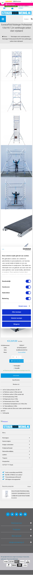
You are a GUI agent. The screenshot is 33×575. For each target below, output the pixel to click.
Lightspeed (3, 559)
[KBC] (27, 561)
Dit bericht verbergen (11, 6)
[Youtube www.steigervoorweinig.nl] (21, 514)
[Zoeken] (32, 19)
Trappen (4, 458)
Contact (20, 8)
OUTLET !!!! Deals (7, 465)
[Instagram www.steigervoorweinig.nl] (25, 514)
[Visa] (25, 565)
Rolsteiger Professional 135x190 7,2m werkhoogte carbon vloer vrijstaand (21, 493)
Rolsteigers (5, 438)
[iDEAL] (11, 561)
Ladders (4, 454)
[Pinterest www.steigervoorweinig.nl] (16, 514)
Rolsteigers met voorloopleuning (20, 36)
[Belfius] (22, 561)
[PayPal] (8, 565)
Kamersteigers (6, 441)
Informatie (16, 375)
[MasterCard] (19, 565)
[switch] (28, 287)
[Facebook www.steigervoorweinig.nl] (8, 514)
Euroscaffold (21, 352)
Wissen (29, 486)
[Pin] (17, 561)
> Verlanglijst (16, 365)
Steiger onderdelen (7, 444)
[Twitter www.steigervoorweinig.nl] (12, 514)
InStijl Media (15, 559)
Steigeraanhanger (7, 448)
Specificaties (16, 380)
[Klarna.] (14, 565)
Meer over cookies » (23, 6)
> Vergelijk (16, 368)
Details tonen (23, 306)
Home (5, 36)
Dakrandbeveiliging (7, 451)
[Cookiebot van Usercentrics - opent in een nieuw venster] (23, 249)
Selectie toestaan (16, 318)
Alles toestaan (16, 312)
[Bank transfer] (6, 561)
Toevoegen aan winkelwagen (18, 361)
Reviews (16, 384)
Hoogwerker (5, 461)
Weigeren (16, 324)
